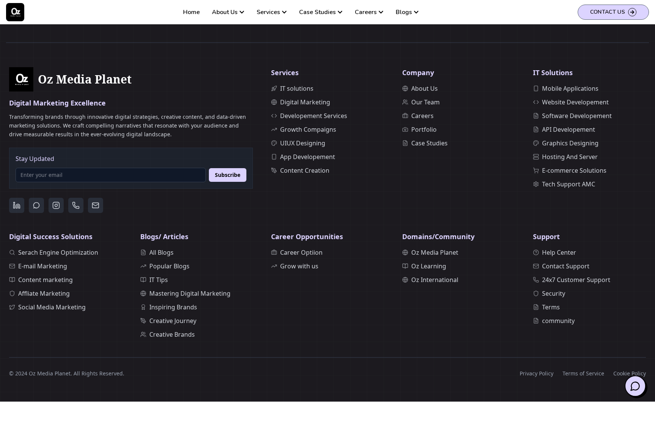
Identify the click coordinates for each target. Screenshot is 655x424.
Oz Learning (428, 266)
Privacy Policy (536, 373)
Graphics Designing (570, 143)
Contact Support (565, 266)
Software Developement (577, 116)
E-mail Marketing (42, 266)
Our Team (425, 102)
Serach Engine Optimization (58, 252)
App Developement (307, 157)
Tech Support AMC (568, 184)
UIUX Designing (302, 143)
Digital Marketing (305, 102)
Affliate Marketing (44, 293)
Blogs (404, 12)
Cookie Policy (629, 373)
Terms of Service (583, 373)
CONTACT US (607, 12)
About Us (225, 12)
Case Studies (317, 12)
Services (268, 12)
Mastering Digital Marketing (189, 293)
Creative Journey (172, 321)
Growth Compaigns (308, 129)
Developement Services (313, 116)
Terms (551, 307)
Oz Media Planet (434, 252)
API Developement (568, 129)
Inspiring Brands (173, 307)
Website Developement (575, 102)
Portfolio (424, 129)
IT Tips (158, 280)
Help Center (559, 252)
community (558, 321)
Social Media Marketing (52, 307)
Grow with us (299, 266)
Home (191, 12)
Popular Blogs (169, 266)
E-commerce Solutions (574, 170)
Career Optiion (301, 252)
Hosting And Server (570, 157)
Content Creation (304, 170)
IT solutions (296, 88)
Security (553, 293)
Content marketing (45, 280)
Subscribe (227, 174)
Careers (366, 12)
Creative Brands (172, 334)
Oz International (434, 280)
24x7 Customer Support (576, 280)
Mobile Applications (570, 88)
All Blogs (161, 252)
